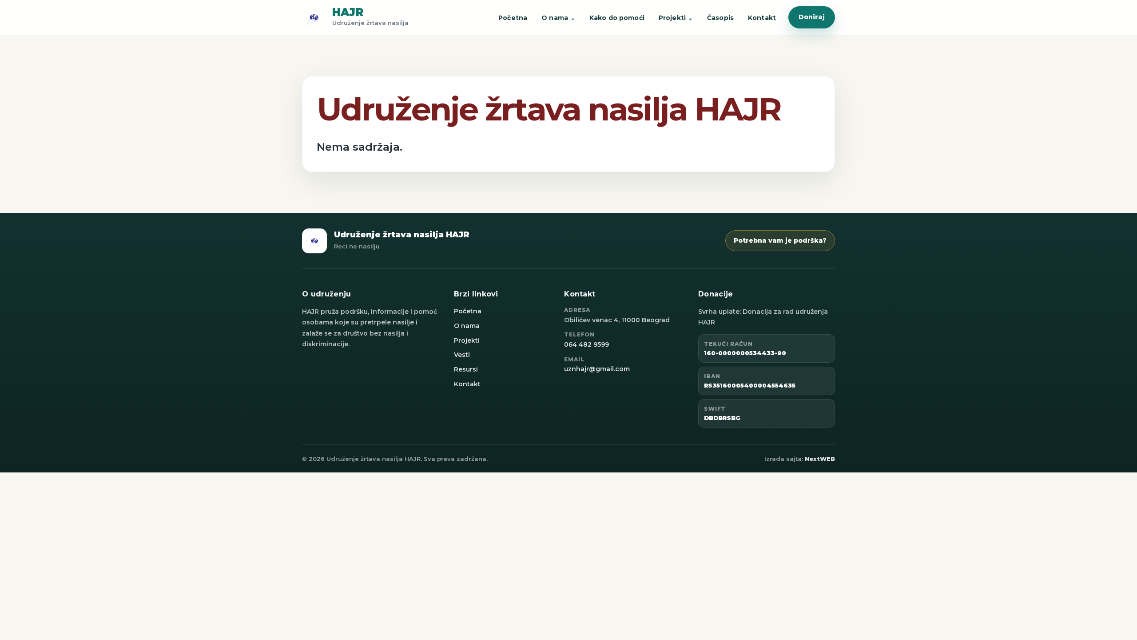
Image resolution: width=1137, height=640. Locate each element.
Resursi (466, 369)
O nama (554, 18)
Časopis (720, 18)
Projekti (672, 18)
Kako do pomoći (616, 18)
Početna (512, 18)
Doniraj (812, 17)
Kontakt (762, 18)
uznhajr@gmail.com (597, 369)
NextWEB (820, 458)
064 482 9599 (586, 344)
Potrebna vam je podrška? (780, 240)
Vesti (462, 355)
